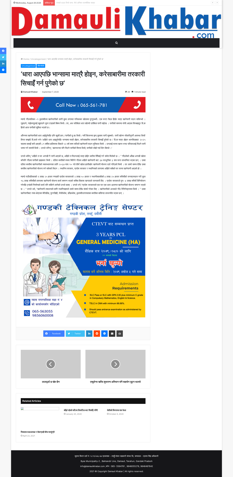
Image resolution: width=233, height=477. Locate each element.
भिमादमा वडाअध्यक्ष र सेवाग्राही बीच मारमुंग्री (38, 432)
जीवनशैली (40, 66)
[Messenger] (104, 333)
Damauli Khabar (30, 92)
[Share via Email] (112, 333)
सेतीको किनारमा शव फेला (116, 410)
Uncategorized (38, 59)
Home (26, 59)
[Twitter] (3, 57)
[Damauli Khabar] (116, 22)
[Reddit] (97, 333)
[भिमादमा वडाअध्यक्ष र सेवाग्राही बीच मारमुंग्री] (40, 418)
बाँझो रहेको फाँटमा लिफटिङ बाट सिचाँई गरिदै (81, 410)
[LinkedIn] (89, 333)
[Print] (119, 333)
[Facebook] (3, 51)
